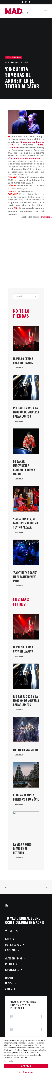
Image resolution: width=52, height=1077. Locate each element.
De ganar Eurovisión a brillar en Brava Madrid (24, 467)
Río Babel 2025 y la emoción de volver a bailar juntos (26, 412)
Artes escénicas (14, 57)
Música (8, 983)
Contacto (10, 950)
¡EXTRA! (8, 989)
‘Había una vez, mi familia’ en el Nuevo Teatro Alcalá (25, 523)
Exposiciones (12, 969)
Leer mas (19, 368)
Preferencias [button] (26, 1072)
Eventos (9, 964)
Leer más (8, 1061)
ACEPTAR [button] (26, 1066)
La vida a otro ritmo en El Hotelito (22, 848)
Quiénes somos (13, 944)
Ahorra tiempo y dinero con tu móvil (26, 797)
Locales (9, 978)
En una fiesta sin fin (26, 750)
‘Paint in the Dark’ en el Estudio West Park (25, 576)
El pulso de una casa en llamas (23, 360)
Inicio (8, 939)
